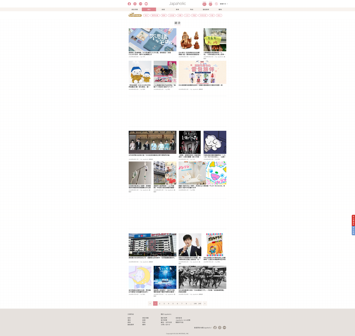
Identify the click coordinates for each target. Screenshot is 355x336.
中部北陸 (203, 15)
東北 (219, 15)
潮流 (149, 9)
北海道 (171, 15)
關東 (163, 15)
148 (195, 303)
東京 (146, 15)
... (191, 303)
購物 (220, 9)
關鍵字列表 (180, 322)
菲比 (169, 89)
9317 (193, 57)
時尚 (191, 9)
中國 (211, 15)
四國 (194, 15)
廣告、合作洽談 (166, 322)
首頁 (129, 318)
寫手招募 (164, 320)
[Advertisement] (177, 111)
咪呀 (144, 89)
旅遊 (163, 9)
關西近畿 (155, 15)
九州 (187, 15)
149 (199, 303)
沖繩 (179, 15)
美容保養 (135, 9)
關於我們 (164, 318)
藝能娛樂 (206, 9)
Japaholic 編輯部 (197, 89)
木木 (144, 57)
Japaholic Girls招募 (183, 320)
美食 (177, 9)
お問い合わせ (165, 324)
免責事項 (179, 318)
